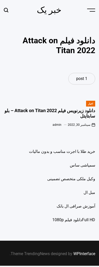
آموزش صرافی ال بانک (76, 206)
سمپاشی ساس (82, 165)
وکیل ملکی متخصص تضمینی (71, 178)
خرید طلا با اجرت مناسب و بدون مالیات (62, 151)
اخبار (90, 103)
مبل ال (89, 192)
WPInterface (84, 253)
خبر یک (49, 10)
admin (57, 125)
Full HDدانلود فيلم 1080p (73, 219)
